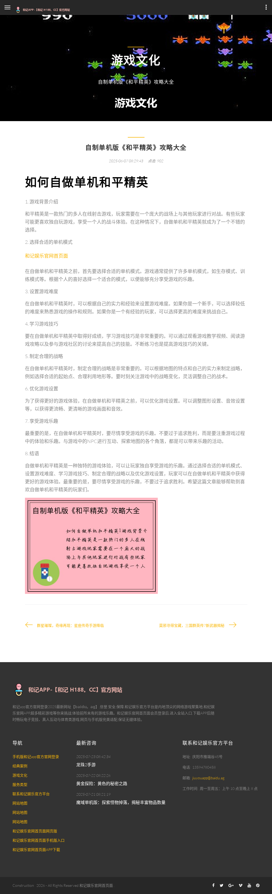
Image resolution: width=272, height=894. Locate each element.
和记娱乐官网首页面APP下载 (36, 849)
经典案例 (19, 766)
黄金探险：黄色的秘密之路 (101, 783)
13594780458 (204, 767)
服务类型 (19, 784)
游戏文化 (19, 775)
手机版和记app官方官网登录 (35, 756)
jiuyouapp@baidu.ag (208, 778)
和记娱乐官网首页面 (96, 885)
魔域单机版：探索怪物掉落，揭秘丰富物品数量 (120, 802)
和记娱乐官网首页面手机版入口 (38, 840)
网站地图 (19, 803)
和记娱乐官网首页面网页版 (34, 831)
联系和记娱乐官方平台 (31, 793)
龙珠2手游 (86, 764)
